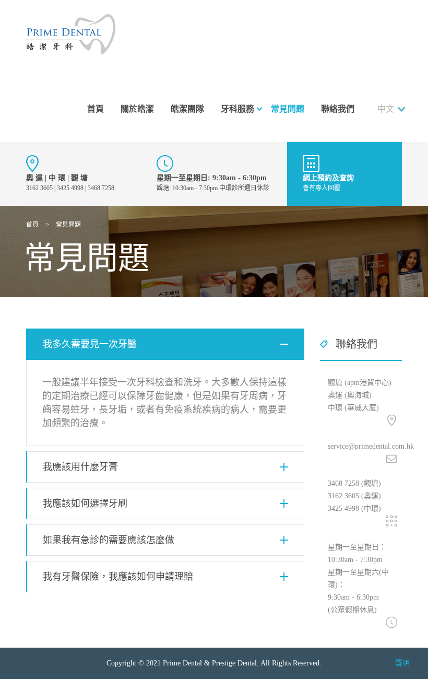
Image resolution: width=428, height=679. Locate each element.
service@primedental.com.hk (371, 446)
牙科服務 (237, 108)
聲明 (402, 663)
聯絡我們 (337, 108)
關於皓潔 (137, 108)
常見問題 (287, 108)
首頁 (95, 108)
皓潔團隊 (187, 108)
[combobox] (393, 109)
